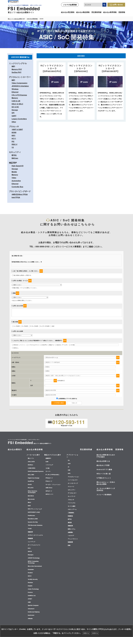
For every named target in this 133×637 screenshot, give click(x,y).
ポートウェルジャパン (34, 545)
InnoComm (31, 615)
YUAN (29, 528)
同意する (86, 633)
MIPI (13, 66)
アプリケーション (72, 456)
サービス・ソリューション (53, 484)
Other (14, 122)
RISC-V (14, 144)
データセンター (72, 493)
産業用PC (48, 458)
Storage (15, 110)
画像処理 (70, 526)
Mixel (29, 502)
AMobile (30, 618)
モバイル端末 (71, 506)
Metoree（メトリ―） (20, 345)
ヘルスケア (71, 535)
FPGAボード (49, 478)
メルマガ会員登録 (70, 4)
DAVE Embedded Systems (36, 471)
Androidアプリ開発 (104, 469)
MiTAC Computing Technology (33, 562)
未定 (53, 326)
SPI (13, 113)
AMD (29, 602)
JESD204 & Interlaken (20, 86)
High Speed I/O (17, 166)
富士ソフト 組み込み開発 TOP (16, 19)
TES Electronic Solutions (35, 525)
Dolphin (30, 586)
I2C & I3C (15, 107)
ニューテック (31, 541)
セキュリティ (71, 490)
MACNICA (31, 496)
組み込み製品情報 (83, 12)
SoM (47, 461)
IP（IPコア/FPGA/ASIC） (53, 475)
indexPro (44, 345)
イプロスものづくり (33, 345)
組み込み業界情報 (110, 12)
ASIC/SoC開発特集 (32, 19)
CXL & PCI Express (19, 95)
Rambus (30, 582)
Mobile (14, 172)
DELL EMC (31, 475)
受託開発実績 (96, 12)
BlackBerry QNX (33, 519)
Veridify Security (33, 579)
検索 (104, 5)
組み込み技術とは (103, 461)
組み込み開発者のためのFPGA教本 (106, 456)
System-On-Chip (33, 522)
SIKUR (30, 551)
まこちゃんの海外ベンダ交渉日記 (106, 489)
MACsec (15, 158)
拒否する (95, 633)
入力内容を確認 (59, 403)
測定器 (70, 522)
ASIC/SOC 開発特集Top (20, 57)
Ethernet (15, 92)
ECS (29, 548)
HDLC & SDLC (17, 104)
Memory (15, 98)
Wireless (15, 89)
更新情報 (121, 12)
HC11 (14, 138)
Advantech (31, 609)
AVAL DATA (31, 461)
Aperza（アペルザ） (62, 345)
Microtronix (31, 499)
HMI (69, 470)
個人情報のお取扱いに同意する (22, 275)
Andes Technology (33, 589)
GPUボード (49, 491)
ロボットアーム (72, 509)
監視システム (71, 529)
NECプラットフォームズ (35, 509)
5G (69, 460)
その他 (72, 345)
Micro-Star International (35, 566)
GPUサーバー (49, 494)
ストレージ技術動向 (104, 494)
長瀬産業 (30, 538)
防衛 (69, 545)
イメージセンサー (73, 480)
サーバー (48, 471)
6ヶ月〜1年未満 (44, 326)
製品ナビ (51, 345)
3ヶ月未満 (25, 326)
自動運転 (70, 532)
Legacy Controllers (19, 119)
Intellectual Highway (34, 612)
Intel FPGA (16, 197)
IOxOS (30, 484)
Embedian (31, 569)
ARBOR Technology (34, 558)
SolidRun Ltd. (32, 595)
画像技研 (30, 532)
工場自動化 (71, 513)
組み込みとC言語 (103, 465)
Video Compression (19, 83)
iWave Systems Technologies (32, 491)
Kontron (30, 592)
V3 (13, 147)
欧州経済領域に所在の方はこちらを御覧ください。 (26, 262)
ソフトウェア (49, 465)
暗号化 (14, 155)
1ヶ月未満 (17, 326)
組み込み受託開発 (67, 12)
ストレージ (71, 486)
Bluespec (30, 555)
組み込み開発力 (15, 449)
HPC (69, 473)
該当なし (16, 348)
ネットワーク (71, 496)
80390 (14, 132)
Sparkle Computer (33, 605)
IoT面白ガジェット (104, 478)
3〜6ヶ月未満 (34, 326)
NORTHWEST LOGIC (34, 512)
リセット (74, 403)
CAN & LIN (16, 101)
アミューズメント (73, 539)
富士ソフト (31, 458)
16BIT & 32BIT (17, 129)
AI (68, 467)
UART (14, 116)
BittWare (30, 465)
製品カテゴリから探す (52, 455)
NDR (29, 506)
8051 (13, 135)
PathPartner (31, 515)
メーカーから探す (33, 455)
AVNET (30, 599)
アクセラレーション (73, 477)
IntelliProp (31, 481)
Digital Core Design (33, 478)
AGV (69, 463)
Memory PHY (17, 69)
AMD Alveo (49, 488)
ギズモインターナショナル (35, 535)
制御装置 (70, 542)
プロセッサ (71, 499)
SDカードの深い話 (104, 474)
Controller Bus (17, 186)
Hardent (30, 573)
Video (14, 177)
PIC (13, 141)
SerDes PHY (16, 72)
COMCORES (31, 468)
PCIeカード (49, 481)
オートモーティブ (73, 483)
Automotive (16, 180)
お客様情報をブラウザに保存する (67, 398)
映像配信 (70, 516)
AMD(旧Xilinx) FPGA (20, 194)
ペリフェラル (71, 503)
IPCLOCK (30, 488)
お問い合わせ (118, 4)
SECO (29, 576)
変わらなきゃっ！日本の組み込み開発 (106, 483)
